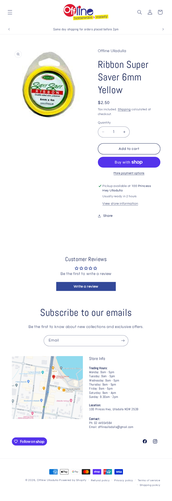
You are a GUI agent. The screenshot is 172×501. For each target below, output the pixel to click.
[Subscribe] (123, 340)
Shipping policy (150, 485)
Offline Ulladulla (47, 480)
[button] (10, 12)
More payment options (129, 173)
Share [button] (108, 215)
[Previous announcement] (9, 29)
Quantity (104, 122)
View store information (120, 203)
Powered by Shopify (72, 480)
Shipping (124, 109)
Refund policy (100, 480)
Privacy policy (123, 480)
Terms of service (149, 480)
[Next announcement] (163, 29)
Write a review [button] (86, 286)
